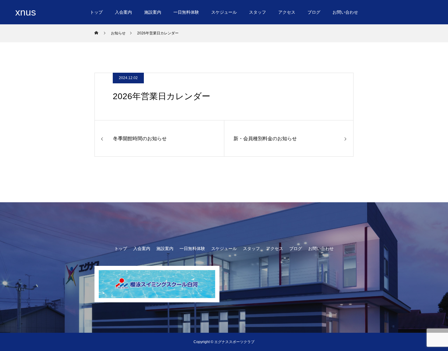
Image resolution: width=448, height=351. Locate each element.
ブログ (314, 12)
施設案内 (152, 12)
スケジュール (224, 12)
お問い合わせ (345, 12)
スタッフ (257, 12)
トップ (96, 12)
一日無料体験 (186, 12)
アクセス (286, 12)
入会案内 (123, 12)
